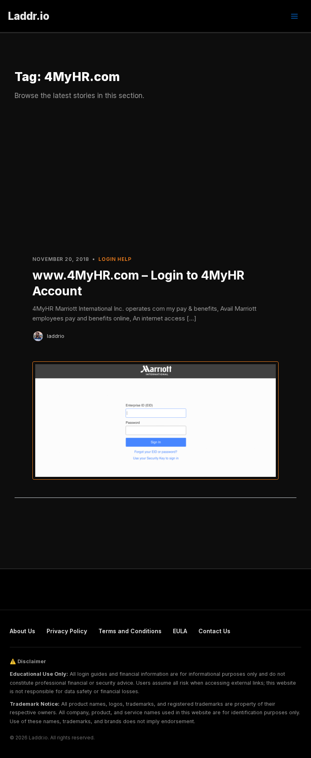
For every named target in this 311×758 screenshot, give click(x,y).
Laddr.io (28, 16)
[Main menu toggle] (294, 16)
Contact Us (214, 631)
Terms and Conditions (130, 631)
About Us (22, 631)
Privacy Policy (67, 631)
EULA (180, 631)
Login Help (115, 259)
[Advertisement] (155, 177)
